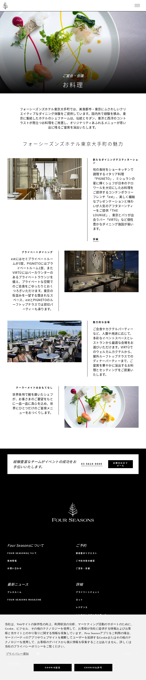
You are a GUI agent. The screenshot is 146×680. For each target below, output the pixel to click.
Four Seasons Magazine (24, 599)
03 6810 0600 (91, 463)
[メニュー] (137, 5)
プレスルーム (14, 592)
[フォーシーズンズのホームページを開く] (5, 5)
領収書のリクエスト (86, 553)
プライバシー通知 (17, 654)
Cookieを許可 (93, 667)
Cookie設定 (53, 667)
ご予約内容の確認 (85, 560)
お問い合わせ (14, 568)
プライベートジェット (88, 592)
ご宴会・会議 (83, 568)
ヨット (79, 599)
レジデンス (82, 607)
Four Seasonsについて (22, 553)
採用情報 (12, 560)
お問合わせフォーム (120, 464)
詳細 (96, 239)
